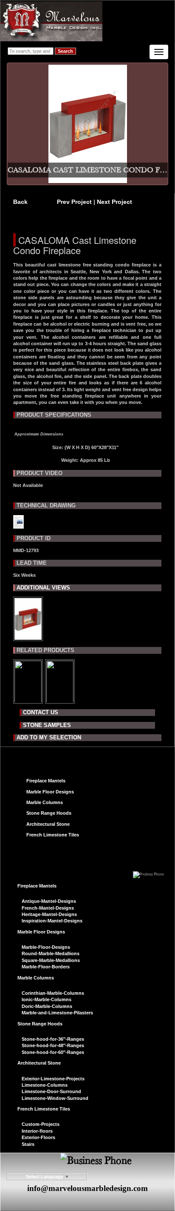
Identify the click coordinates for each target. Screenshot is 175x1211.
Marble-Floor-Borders (46, 966)
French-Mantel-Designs (48, 907)
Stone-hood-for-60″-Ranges (53, 1052)
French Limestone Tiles (52, 834)
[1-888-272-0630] (148, 872)
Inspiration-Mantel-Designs (52, 920)
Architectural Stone (48, 824)
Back (20, 201)
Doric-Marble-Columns (47, 1006)
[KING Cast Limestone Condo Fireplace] (28, 699)
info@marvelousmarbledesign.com (87, 1188)
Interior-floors (37, 1131)
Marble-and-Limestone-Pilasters (57, 1012)
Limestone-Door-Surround (51, 1091)
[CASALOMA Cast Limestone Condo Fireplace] (28, 637)
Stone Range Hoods (48, 813)
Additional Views (43, 587)
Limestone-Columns (45, 1085)
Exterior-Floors (38, 1137)
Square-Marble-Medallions (51, 960)
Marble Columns (44, 802)
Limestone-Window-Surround (55, 1098)
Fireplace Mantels (45, 780)
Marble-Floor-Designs (46, 947)
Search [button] (65, 51)
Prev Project (75, 201)
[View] (18, 525)
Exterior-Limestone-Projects (53, 1078)
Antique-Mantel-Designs (49, 901)
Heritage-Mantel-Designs (49, 914)
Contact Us (40, 712)
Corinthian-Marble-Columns (53, 993)
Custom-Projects (40, 1124)
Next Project (114, 201)
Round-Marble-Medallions (50, 953)
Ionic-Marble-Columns (46, 999)
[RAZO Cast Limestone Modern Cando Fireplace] (60, 699)
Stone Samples (47, 725)
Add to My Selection (49, 737)
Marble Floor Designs (50, 791)
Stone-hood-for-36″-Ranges (53, 1039)
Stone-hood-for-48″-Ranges (53, 1045)
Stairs (28, 1144)
